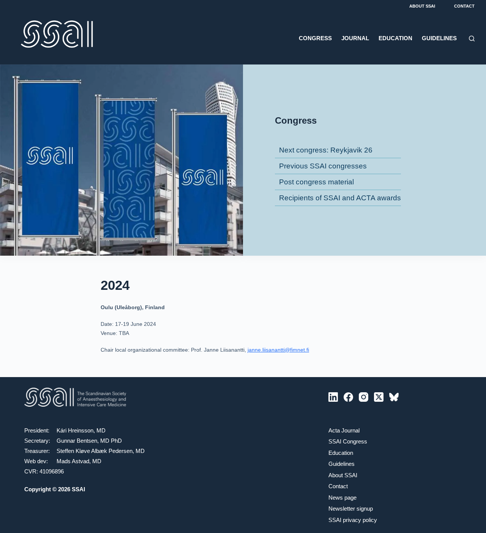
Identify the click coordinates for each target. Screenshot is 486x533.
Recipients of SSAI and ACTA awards (340, 198)
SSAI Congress (347, 441)
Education (395, 38)
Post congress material (316, 182)
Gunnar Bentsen (77, 440)
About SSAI (422, 6)
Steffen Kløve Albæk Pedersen (95, 451)
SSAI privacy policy (352, 520)
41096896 (51, 471)
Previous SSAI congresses (323, 166)
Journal (355, 38)
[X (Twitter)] (378, 397)
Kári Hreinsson (75, 430)
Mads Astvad (73, 461)
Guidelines (439, 38)
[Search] (472, 38)
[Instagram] (363, 397)
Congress (315, 38)
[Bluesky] (394, 397)
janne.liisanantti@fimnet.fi (278, 350)
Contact (464, 6)
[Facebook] (348, 397)
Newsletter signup (350, 508)
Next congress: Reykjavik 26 (325, 150)
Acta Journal (344, 430)
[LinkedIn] (333, 397)
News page (342, 497)
